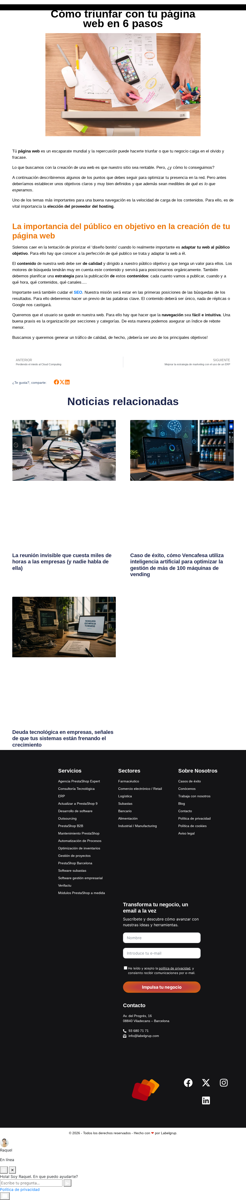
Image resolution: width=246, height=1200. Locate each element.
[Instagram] (224, 1083)
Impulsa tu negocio (162, 987)
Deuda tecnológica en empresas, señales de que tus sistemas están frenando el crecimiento (62, 738)
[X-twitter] (206, 1083)
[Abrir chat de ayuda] (5, 1196)
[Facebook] (188, 1083)
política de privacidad (174, 968)
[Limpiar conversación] (4, 1170)
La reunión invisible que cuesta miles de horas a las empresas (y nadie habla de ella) (61, 561)
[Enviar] (67, 1183)
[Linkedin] (206, 1100)
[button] (56, 382)
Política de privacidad (20, 1189)
